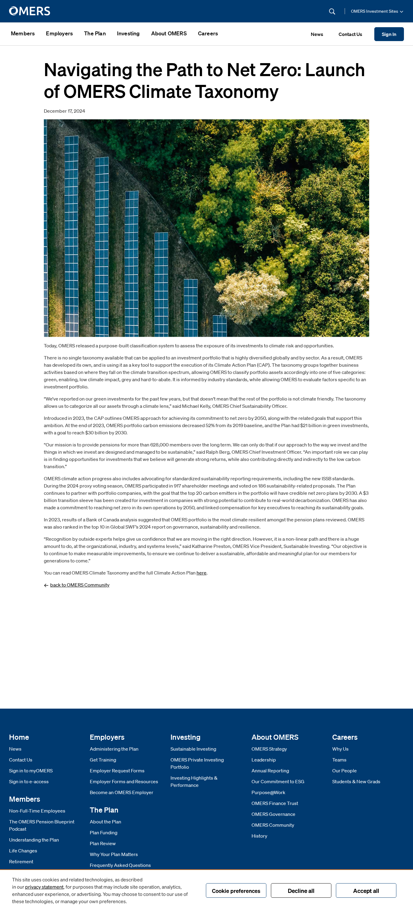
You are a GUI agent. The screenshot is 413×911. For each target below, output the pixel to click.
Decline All (301, 890)
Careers (208, 33)
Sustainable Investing (193, 749)
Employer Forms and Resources (124, 781)
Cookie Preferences (236, 890)
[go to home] (30, 11)
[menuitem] (23, 34)
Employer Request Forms (117, 771)
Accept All (366, 890)
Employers (59, 33)
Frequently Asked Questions (120, 865)
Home (19, 736)
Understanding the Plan (34, 840)
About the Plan (105, 822)
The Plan (95, 33)
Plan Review (103, 843)
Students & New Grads (356, 781)
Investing (128, 33)
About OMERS (169, 33)
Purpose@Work (268, 792)
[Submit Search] (332, 11)
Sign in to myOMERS (31, 771)
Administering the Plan (114, 749)
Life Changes (23, 851)
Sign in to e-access (29, 781)
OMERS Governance (273, 814)
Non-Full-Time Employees (37, 811)
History (259, 836)
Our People (344, 771)
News (15, 749)
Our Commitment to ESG (278, 781)
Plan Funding (103, 832)
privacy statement (44, 887)
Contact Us (20, 760)
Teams (339, 760)
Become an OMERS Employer (121, 792)
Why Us (340, 749)
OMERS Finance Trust (275, 803)
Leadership (264, 760)
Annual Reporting (270, 771)
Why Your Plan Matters (114, 854)
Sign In (389, 34)
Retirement (21, 861)
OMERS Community (273, 825)
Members (23, 33)
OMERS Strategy (269, 749)
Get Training (103, 760)
